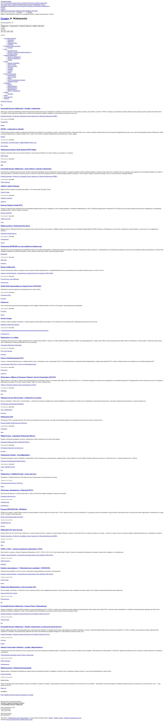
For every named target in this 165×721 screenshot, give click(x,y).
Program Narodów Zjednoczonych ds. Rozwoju (14, 423)
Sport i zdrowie (8, 97)
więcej (3, 9)
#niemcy (2, 583)
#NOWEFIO (3, 564)
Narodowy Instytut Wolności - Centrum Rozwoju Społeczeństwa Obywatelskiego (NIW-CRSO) (27, 273)
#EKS (2, 165)
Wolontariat (7, 83)
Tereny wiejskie (12, 77)
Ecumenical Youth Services (8, 496)
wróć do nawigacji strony (13, 719)
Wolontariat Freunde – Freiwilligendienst (15, 455)
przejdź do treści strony (27, 3)
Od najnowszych (14, 26)
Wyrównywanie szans (10, 74)
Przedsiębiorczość (12, 50)
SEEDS (3, 137)
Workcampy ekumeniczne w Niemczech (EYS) (17, 490)
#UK (2, 470)
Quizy (30, 4)
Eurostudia (20, 4)
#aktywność (3, 451)
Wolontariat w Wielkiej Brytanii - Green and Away (19, 474)
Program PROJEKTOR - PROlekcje (14, 509)
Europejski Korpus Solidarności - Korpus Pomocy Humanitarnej (24, 606)
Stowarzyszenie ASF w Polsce (9, 593)
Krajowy (10, 84)
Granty (9, 4)
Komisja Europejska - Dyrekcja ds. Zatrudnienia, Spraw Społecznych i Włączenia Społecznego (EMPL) (29, 116)
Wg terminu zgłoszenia (25, 26)
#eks (1, 104)
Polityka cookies (58, 718)
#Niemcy (2, 486)
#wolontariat (3, 263)
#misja (2, 432)
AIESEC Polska (5, 192)
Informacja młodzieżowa (42, 6)
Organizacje (18, 11)
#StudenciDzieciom (5, 505)
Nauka (6, 61)
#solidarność (3, 201)
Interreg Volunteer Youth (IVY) (12, 205)
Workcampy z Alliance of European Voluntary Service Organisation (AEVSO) (28, 377)
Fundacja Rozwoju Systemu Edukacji (18, 718)
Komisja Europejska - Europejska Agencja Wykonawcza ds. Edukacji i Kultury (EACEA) (25, 614)
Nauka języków (12, 64)
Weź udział (4, 4)
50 (5, 31)
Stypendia (10, 44)
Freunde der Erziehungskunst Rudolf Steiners (13, 461)
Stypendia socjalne (13, 81)
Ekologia (6, 98)
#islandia (2, 643)
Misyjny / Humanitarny (14, 91)
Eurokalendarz (36, 4)
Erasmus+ (10, 47)
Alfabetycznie (4, 26)
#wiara (2, 222)
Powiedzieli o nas (30, 6)
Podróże (10, 60)
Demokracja (11, 40)
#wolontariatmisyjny (5, 333)
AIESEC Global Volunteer (10, 186)
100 (8, 31)
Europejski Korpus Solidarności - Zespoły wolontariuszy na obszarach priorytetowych (31, 627)
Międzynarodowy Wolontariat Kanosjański (16, 668)
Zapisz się (3, 688)
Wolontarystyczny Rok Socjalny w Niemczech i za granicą (21, 398)
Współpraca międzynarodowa (12, 46)
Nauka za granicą (12, 66)
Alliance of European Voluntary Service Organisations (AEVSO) (18, 385)
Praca (5, 49)
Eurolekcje (4, 11)
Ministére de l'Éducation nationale (10, 324)
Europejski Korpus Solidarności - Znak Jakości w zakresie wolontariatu (26, 169)
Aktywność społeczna (10, 38)
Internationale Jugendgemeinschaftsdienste (12, 404)
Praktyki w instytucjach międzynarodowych (19, 52)
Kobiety (10, 78)
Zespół (10, 6)
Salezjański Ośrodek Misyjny (9, 233)
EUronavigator (11, 11)
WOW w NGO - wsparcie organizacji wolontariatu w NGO (21, 549)
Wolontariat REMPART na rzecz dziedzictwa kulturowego (21, 246)
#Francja (3, 242)
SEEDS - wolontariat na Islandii (12, 129)
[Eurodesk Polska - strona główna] (6, 1)
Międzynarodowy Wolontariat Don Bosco (15, 226)
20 (2, 31)
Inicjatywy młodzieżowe (14, 57)
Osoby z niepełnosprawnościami (16, 80)
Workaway (5, 302)
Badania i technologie (13, 63)
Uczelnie (10, 70)
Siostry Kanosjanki (6, 674)
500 (12, 31)
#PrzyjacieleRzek (4, 146)
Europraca (25, 4)
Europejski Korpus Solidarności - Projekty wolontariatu (20, 108)
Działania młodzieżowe (10, 55)
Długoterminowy (12, 89)
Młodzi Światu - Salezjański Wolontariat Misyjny (18, 436)
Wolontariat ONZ (7, 417)
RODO (51, 718)
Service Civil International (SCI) (12, 358)
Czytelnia (13, 4)
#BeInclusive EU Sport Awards (11, 530)
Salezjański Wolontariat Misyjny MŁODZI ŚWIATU (15, 442)
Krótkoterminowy (12, 87)
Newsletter (35, 11)
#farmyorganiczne (4, 282)
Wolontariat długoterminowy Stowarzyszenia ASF (18, 587)
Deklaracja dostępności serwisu (72, 718)
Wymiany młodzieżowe (14, 58)
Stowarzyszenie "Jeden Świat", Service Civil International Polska (18, 364)
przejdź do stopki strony (40, 3)
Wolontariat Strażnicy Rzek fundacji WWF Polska (18, 150)
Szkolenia (10, 69)
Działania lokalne (12, 43)
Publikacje (28, 11)
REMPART (4, 254)
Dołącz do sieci (16, 6)
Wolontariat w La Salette (9, 337)
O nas (43, 4)
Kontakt (3, 7)
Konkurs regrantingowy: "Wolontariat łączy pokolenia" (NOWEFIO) (25, 568)
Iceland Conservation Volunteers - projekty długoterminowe (22, 647)
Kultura (6, 92)
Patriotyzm (10, 41)
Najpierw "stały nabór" (38, 26)
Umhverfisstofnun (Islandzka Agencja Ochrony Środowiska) (17, 655)
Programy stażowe (13, 54)
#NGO (2, 545)
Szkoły (9, 72)
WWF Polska (4, 156)
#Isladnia (2, 125)
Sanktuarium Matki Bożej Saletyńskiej (11, 345)
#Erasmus (3, 526)
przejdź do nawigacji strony (13, 3)
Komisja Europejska (6, 213)
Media (6, 95)
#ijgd (2, 394)
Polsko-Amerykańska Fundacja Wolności (12, 517)
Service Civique (6, 318)
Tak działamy (4, 6)
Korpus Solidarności (8, 267)
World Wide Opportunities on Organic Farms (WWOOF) (21, 286)
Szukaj (30, 12)
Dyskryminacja (12, 75)
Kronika (23, 6)
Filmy (23, 11)
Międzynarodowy (12, 86)
